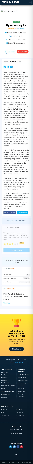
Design (3, 388)
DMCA (3, 418)
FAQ (2, 412)
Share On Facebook (9, 212)
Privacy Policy (20, 415)
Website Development (7, 391)
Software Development (8, 385)
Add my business (16, 349)
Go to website (11, 52)
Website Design (22, 377)
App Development (23, 380)
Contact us (19, 412)
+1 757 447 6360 (18, 430)
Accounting (21, 396)
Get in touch (19, 362)
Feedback (19, 409)
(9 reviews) (21, 28)
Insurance (4, 397)
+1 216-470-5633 (16, 36)
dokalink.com (16, 462)
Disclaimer (19, 418)
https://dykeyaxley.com (16, 43)
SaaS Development (23, 383)
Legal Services (5, 394)
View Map (6, 303)
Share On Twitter (22, 212)
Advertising (21, 386)
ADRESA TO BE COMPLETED (16, 33)
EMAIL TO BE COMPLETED (16, 40)
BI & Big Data (22, 388)
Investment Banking (23, 374)
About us (4, 409)
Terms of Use (5, 415)
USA (16, 455)
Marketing (4, 377)
